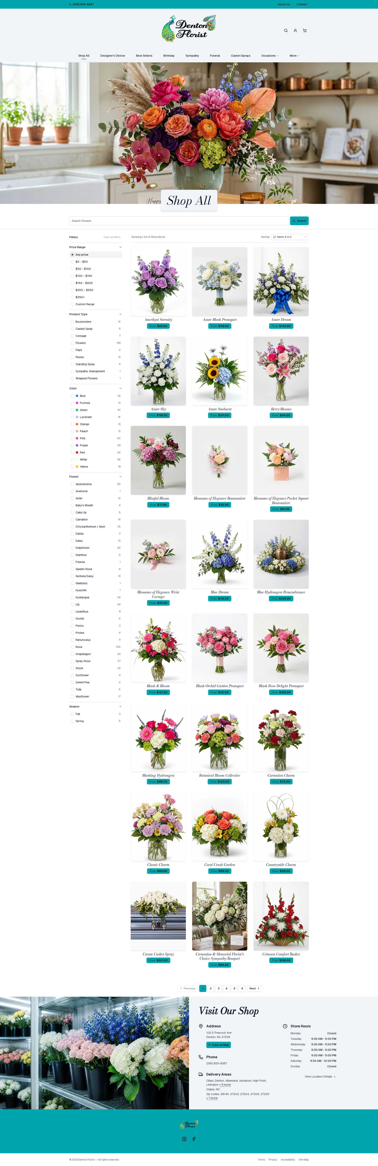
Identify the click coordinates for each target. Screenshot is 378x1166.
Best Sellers (144, 55)
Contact (301, 4)
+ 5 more (225, 1084)
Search (301, 221)
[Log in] (295, 30)
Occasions (268, 55)
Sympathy (192, 55)
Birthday (169, 55)
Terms (261, 1159)
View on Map (220, 1045)
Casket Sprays (240, 55)
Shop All (83, 55)
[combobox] (290, 237)
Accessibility (288, 1159)
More (293, 55)
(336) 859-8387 (83, 4)
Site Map (304, 1159)
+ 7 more (212, 1098)
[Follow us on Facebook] (193, 1139)
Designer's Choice (112, 55)
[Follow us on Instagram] (184, 1139)
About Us (284, 4)
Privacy (273, 1159)
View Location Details (318, 1076)
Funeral (215, 55)
